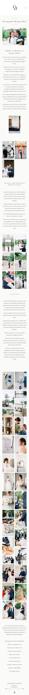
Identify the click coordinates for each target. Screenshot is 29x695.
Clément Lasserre (15, 671)
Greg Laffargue (17, 668)
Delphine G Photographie (18, 641)
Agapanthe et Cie (17, 644)
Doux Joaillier (17, 661)
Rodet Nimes (17, 658)
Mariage (14, 18)
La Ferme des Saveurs (17, 664)
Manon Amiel (18, 648)
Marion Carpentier (16, 651)
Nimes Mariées (16, 654)
